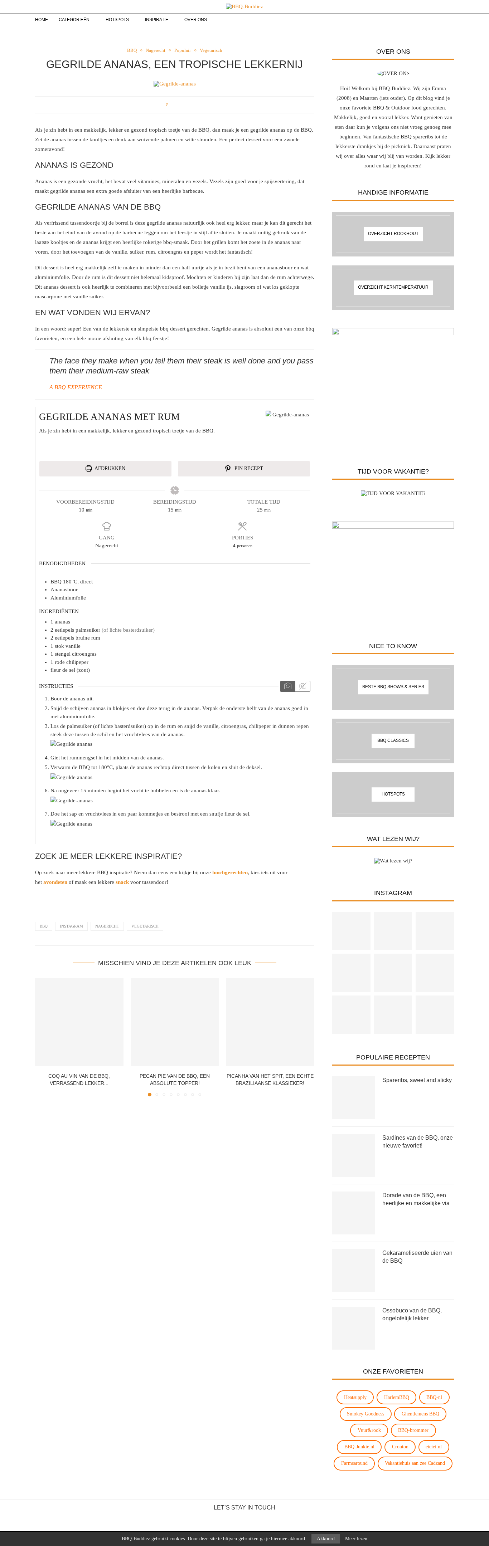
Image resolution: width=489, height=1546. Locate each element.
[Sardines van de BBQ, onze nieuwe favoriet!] (353, 1155)
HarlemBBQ (396, 1397)
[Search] (437, 20)
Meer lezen (356, 1538)
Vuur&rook (369, 1430)
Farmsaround (354, 1463)
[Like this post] (172, 105)
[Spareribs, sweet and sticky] (353, 1097)
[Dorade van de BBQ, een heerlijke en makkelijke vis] (353, 1213)
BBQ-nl (434, 1397)
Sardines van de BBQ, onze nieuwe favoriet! (417, 1142)
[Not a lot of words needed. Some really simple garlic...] (351, 973)
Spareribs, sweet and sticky (417, 1080)
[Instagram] (419, 20)
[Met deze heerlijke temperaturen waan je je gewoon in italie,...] (435, 1015)
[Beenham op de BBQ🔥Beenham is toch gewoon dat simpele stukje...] (351, 1015)
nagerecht (107, 926)
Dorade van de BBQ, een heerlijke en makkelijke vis (415, 1199)
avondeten (55, 882)
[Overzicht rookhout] (393, 234)
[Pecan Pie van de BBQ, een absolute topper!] (175, 1022)
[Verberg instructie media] (302, 686)
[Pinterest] (427, 20)
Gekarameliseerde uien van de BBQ (417, 1257)
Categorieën (74, 19)
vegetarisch (145, 926)
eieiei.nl (434, 1446)
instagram (71, 926)
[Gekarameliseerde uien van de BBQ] (353, 1270)
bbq (44, 926)
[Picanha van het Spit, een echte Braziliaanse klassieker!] (270, 1022)
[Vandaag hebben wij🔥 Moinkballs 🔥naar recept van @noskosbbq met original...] (351, 931)
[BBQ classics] (393, 741)
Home (41, 19)
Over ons (195, 19)
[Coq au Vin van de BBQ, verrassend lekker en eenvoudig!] (79, 1022)
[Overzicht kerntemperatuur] (393, 287)
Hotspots (117, 19)
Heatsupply (355, 1397)
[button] (45, 1037)
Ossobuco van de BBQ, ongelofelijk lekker (412, 1314)
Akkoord (326, 1538)
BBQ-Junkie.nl (359, 1446)
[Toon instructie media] (287, 686)
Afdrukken (109, 468)
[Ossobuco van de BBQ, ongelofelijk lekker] (353, 1328)
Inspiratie (156, 19)
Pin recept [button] (248, 468)
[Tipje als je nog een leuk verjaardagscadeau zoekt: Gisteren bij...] (435, 973)
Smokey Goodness (365, 1414)
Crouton (400, 1446)
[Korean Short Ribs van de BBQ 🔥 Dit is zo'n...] (393, 973)
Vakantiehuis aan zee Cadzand (415, 1463)
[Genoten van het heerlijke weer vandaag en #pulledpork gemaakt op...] (393, 931)
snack (122, 882)
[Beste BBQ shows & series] (393, 687)
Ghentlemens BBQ (420, 1414)
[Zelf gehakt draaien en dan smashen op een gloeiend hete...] (393, 1015)
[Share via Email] (179, 105)
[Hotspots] (393, 794)
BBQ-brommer (413, 1430)
